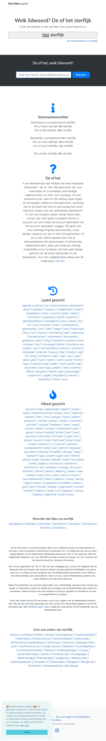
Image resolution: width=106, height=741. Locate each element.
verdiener (68, 642)
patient (56, 367)
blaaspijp (81, 642)
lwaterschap (81, 638)
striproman (53, 642)
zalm (49, 328)
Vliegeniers (62, 658)
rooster (32, 444)
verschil (55, 313)
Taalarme (67, 646)
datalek (38, 494)
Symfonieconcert (30, 646)
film (77, 436)
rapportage (52, 409)
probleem (65, 482)
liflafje (38, 634)
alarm (39, 340)
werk (56, 475)
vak (41, 467)
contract (38, 305)
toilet (45, 313)
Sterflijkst (74, 523)
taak (42, 455)
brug (33, 356)
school (39, 432)
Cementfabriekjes (28, 654)
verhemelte (54, 336)
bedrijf (50, 432)
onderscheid (69, 324)
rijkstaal (49, 634)
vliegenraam (64, 309)
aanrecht (70, 463)
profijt (60, 317)
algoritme (50, 494)
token (50, 490)
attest (48, 479)
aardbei (37, 309)
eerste (80, 479)
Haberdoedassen (21, 661)
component (34, 375)
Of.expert (18, 3)
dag (46, 363)
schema (75, 367)
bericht (63, 447)
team (77, 451)
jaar (79, 363)
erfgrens (15, 634)
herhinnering (18, 642)
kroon (80, 340)
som (41, 328)
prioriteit (77, 348)
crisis (46, 416)
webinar (77, 413)
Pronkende (34, 665)
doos (26, 332)
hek (39, 416)
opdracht (31, 455)
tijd (55, 440)
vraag (75, 424)
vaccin (65, 475)
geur (34, 359)
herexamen (70, 336)
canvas (79, 490)
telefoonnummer (42, 413)
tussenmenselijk (85, 634)
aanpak (56, 416)
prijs (24, 486)
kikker (60, 344)
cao (69, 356)
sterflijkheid (16, 523)
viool (36, 348)
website (29, 416)
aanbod (36, 363)
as (58, 490)
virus (67, 413)
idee (40, 475)
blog (47, 340)
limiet (77, 440)
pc (47, 305)
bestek (45, 459)
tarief (59, 359)
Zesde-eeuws (51, 646)
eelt (66, 332)
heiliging (27, 634)
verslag (63, 467)
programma (50, 482)
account (30, 409)
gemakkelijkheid (33, 321)
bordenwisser (37, 336)
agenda (26, 305)
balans (43, 463)
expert (51, 455)
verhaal (42, 420)
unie (66, 328)
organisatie (65, 486)
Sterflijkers (59, 527)
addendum (75, 305)
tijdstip (71, 352)
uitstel (63, 420)
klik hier (60, 261)
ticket (75, 409)
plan (61, 371)
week (39, 428)
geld (28, 482)
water (54, 363)
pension (65, 348)
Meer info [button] (24, 725)
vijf (29, 324)
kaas (36, 459)
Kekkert (49, 650)
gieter (71, 340)
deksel (39, 471)
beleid (71, 471)
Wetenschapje (26, 658)
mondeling (55, 332)
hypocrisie (77, 328)
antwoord (30, 420)
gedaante (27, 340)
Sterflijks (45, 527)
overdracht (30, 467)
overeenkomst (33, 447)
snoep (70, 479)
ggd (59, 455)
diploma (43, 451)
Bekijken (81, 74)
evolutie (45, 324)
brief (68, 432)
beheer (56, 459)
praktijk (28, 490)
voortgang (77, 459)
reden (50, 359)
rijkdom (26, 459)
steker (74, 313)
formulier (57, 436)
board (78, 309)
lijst (54, 447)
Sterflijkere (59, 523)
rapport (65, 409)
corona (60, 444)
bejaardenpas (36, 642)
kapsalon (67, 490)
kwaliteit (56, 451)
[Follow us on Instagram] (57, 731)
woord (38, 440)
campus (59, 479)
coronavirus (56, 463)
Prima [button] (26, 732)
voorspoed (48, 344)
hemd (74, 455)
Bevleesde (71, 665)
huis (48, 475)
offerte (30, 371)
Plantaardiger (45, 658)
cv (52, 444)
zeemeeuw (51, 321)
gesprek (41, 371)
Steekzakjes (57, 661)
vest (66, 367)
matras (37, 482)
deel (66, 424)
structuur (75, 467)
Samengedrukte (53, 665)
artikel (59, 432)
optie (26, 359)
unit (35, 324)
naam (69, 436)
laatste (52, 486)
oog (79, 352)
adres (76, 428)
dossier (67, 451)
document (30, 451)
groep (29, 432)
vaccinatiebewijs (32, 479)
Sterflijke (30, 523)
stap (62, 352)
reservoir (71, 317)
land (61, 440)
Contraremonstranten (29, 650)
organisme (77, 332)
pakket (76, 416)
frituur (56, 379)
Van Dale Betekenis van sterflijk (82, 41)
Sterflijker (45, 523)
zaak (77, 356)
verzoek (72, 444)
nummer (50, 428)
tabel (47, 447)
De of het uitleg (53, 720)
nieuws (72, 375)
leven (62, 494)
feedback (56, 424)
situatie (43, 424)
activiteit (31, 424)
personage (72, 371)
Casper (83, 650)
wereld (31, 475)
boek (48, 440)
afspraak (75, 447)
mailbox (40, 490)
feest (66, 416)
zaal (62, 356)
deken (49, 471)
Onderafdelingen (67, 650)
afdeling (60, 471)
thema (52, 371)
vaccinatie (30, 367)
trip (37, 344)
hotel (71, 494)
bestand (44, 444)
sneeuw (42, 332)
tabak (72, 321)
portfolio (27, 471)
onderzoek (63, 428)
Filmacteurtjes (60, 654)
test (66, 455)
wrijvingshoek (64, 634)
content (79, 486)
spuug (53, 352)
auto (65, 379)
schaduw (49, 309)
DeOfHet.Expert (36, 606)
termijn (29, 428)
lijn (26, 356)
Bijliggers (72, 661)
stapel (57, 328)
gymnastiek (29, 328)
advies (53, 420)
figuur (26, 363)
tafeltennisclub (41, 638)
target (47, 375)
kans (42, 359)
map (40, 409)
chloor (27, 309)
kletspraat (28, 352)
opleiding (49, 317)
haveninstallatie (62, 638)
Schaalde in (41, 661)
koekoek (42, 352)
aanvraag (44, 367)
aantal (71, 363)
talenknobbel (59, 305)
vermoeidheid (49, 348)
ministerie (44, 356)
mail (76, 432)
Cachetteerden (84, 646)
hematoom (58, 340)
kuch (64, 321)
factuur (28, 440)
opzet (68, 359)
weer (80, 471)
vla (80, 321)
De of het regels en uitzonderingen (73, 717)
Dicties (45, 654)
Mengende (87, 661)
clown (56, 324)
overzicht (75, 420)
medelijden (33, 313)
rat (33, 332)
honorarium (34, 317)
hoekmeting (23, 638)
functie (41, 486)
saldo (33, 463)
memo (78, 359)
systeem (51, 467)
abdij (65, 313)
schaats (28, 344)
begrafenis (59, 375)
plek (55, 356)
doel (32, 486)
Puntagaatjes (79, 654)
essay (58, 413)
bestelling (44, 379)
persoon (31, 436)
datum (77, 482)
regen (26, 413)
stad (62, 363)
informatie (44, 436)
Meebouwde (79, 658)
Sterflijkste (89, 523)
